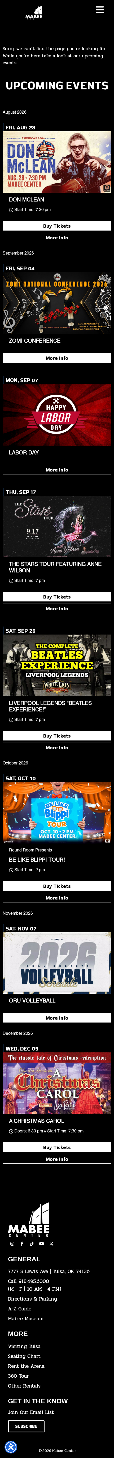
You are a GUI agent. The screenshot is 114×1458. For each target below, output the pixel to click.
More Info (57, 237)
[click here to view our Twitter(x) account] (51, 1243)
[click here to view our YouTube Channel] (41, 1243)
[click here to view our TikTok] (32, 1243)
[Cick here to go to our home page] (57, 1219)
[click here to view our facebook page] (22, 1243)
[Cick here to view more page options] (99, 10)
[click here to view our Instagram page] (12, 1243)
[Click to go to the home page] (33, 12)
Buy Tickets (57, 226)
